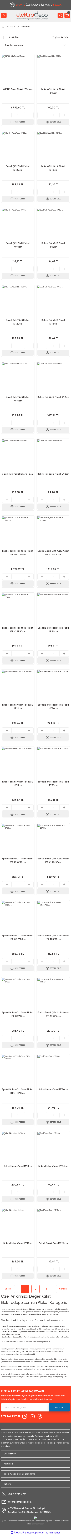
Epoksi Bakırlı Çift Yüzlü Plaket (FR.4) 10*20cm (17, 860)
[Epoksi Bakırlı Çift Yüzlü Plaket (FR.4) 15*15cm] (18, 994)
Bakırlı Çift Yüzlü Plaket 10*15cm (53, 168)
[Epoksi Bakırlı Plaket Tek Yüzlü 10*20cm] (53, 686)
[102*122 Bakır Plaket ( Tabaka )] (18, 71)
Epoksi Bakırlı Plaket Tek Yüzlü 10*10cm (53, 783)
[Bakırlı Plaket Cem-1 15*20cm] (53, 1071)
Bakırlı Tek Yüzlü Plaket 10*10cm (18, 399)
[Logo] (32, 15)
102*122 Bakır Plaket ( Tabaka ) (18, 91)
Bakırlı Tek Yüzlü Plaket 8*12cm (53, 397)
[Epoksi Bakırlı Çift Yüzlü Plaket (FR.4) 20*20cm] (18, 917)
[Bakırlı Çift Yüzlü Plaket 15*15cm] (53, 71)
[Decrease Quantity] (7, 115)
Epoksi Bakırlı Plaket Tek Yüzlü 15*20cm (53, 630)
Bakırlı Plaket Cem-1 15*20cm (53, 1089)
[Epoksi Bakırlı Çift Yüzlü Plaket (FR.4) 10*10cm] (18, 1071)
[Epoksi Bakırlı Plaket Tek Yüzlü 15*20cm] (53, 609)
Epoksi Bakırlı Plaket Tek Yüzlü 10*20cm (53, 706)
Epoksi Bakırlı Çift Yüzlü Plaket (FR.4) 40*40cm (53, 553)
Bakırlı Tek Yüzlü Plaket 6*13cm (17, 474)
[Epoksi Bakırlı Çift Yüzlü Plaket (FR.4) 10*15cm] (53, 994)
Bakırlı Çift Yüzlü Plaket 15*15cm (53, 91)
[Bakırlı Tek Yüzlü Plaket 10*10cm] (18, 378)
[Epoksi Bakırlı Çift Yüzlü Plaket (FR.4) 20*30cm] (53, 840)
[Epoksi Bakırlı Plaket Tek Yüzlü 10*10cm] (53, 763)
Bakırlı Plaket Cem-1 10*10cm (53, 1243)
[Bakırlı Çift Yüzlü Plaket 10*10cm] (18, 224)
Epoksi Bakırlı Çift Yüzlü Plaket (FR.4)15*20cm (53, 937)
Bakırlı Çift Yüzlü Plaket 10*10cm (18, 245)
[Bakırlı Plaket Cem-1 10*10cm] (53, 1225)
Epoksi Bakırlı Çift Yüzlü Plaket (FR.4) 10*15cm (53, 1014)
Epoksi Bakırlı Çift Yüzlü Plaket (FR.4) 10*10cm (17, 1091)
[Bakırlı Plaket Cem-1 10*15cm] (18, 1225)
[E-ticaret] (35, 1532)
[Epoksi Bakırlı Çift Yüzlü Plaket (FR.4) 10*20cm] (18, 840)
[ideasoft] (17, 1532)
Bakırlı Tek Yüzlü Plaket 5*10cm (53, 474)
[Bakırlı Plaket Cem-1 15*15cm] (18, 1148)
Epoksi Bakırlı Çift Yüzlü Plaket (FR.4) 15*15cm (17, 1014)
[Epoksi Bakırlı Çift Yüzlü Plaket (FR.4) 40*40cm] (53, 532)
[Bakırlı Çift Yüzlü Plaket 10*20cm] (18, 148)
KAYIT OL (59, 1407)
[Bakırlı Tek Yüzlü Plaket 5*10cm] (53, 455)
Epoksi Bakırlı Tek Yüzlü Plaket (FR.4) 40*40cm (17, 553)
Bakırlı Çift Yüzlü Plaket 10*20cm (18, 168)
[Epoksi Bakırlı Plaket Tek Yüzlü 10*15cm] (18, 763)
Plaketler (26, 26)
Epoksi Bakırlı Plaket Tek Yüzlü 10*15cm (17, 783)
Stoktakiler (13, 37)
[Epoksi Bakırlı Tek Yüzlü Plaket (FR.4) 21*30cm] (18, 609)
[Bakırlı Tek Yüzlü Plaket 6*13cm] (18, 455)
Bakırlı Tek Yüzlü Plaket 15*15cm (53, 245)
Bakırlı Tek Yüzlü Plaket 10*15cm (53, 322)
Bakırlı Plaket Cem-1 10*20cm (53, 1166)
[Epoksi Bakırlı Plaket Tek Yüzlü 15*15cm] (18, 686)
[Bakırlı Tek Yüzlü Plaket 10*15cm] (53, 301)
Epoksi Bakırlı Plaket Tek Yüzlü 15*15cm (17, 706)
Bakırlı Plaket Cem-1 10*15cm (17, 1243)
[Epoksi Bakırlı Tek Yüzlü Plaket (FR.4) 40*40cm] (18, 532)
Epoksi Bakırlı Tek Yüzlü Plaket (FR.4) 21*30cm (17, 630)
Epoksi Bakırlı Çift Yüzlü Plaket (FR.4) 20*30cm (53, 860)
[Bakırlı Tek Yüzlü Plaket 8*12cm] (53, 378)
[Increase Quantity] (28, 115)
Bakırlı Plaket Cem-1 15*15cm (18, 1166)
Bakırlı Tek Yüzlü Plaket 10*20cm (18, 322)
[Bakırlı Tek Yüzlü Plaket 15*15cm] (53, 224)
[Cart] (67, 15)
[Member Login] (60, 15)
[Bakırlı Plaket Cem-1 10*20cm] (53, 1148)
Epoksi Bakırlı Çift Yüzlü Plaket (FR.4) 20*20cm (17, 937)
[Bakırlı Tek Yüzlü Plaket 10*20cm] (18, 301)
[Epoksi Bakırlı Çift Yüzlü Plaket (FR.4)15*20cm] (53, 917)
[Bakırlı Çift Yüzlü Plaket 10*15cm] (53, 148)
